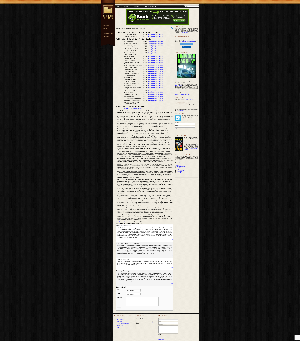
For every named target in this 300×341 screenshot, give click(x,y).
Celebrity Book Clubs (189, 99)
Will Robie (119, 327)
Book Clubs (106, 36)
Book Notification (183, 106)
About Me (184, 120)
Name (118, 289)
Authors (105, 28)
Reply (172, 239)
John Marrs (179, 165)
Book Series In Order (121, 222)
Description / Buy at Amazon (155, 34)
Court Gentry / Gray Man (123, 323)
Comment (119, 297)
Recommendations (108, 33)
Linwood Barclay (178, 85)
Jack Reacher (120, 319)
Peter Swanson (180, 170)
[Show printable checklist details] (171, 28)
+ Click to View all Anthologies (133, 108)
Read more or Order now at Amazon (182, 94)
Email (118, 293)
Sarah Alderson (180, 172)
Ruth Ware (179, 171)
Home (117, 6)
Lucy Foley (179, 167)
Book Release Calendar (150, 6)
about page (151, 322)
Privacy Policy (161, 339)
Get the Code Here (184, 32)
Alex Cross (119, 321)
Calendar (106, 30)
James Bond (120, 325)
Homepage (106, 22)
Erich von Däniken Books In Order (130, 28)
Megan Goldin (179, 169)
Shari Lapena (179, 174)
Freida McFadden (180, 164)
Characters (106, 25)
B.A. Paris (178, 162)
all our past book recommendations (187, 41)
